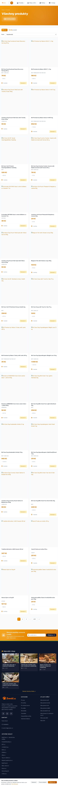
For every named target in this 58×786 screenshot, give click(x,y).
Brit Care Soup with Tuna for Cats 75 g (41, 307)
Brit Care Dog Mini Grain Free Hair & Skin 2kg (43, 500)
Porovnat (23, 83)
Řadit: (2, 34)
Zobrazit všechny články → (29, 691)
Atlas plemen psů (44, 700)
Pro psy (23, 700)
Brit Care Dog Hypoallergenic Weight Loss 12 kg (44, 355)
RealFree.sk (4, 763)
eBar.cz (3, 755)
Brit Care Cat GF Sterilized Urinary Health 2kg (13, 307)
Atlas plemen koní (44, 705)
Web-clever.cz (5, 765)
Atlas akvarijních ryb (45, 710)
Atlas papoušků (44, 718)
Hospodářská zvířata (26, 716)
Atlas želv (42, 720)
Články (43, 3)
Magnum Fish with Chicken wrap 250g (41, 260)
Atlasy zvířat (32, 3)
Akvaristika (23, 710)
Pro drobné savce (25, 705)
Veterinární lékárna (25, 718)
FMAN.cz (4, 752)
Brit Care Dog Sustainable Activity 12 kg (11, 452)
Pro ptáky (23, 708)
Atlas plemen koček (45, 703)
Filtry (5, 30)
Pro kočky (23, 703)
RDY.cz (3, 744)
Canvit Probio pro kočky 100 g (39, 549)
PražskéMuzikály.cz (6, 741)
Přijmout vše (52, 782)
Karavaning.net (5, 771)
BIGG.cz (4, 749)
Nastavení (34, 782)
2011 (34, 619)
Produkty (21, 3)
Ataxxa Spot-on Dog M (7, 597)
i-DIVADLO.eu (5, 747)
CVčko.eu (4, 773)
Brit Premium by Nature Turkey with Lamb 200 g (14, 355)
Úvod (3, 9)
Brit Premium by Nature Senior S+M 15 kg (42, 117)
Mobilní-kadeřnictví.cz (7, 760)
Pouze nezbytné (42, 782)
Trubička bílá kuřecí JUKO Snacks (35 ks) (12, 549)
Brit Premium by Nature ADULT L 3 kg (41, 69)
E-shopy (53, 3)
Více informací (14, 784)
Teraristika (23, 713)
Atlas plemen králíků (45, 708)
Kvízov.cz (4, 768)
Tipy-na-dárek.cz (6, 757)
